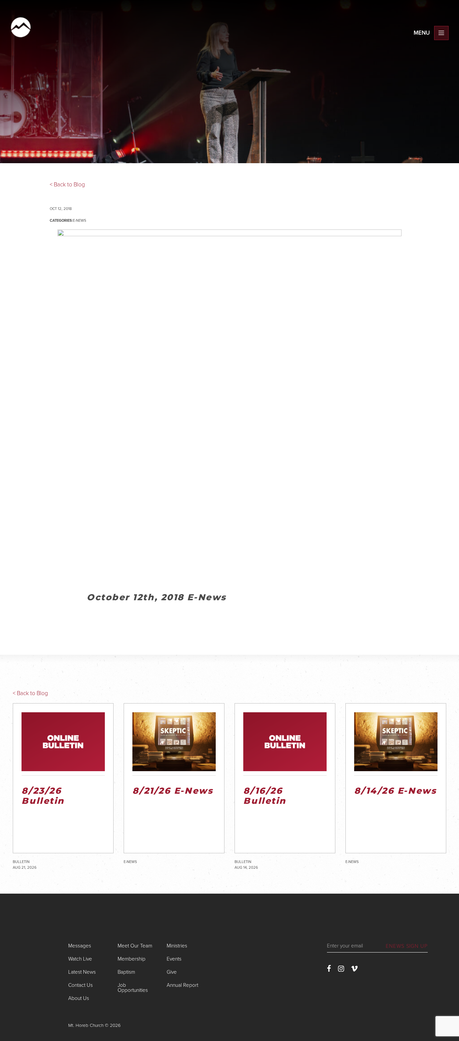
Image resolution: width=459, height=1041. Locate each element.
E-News (79, 220)
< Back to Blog (67, 184)
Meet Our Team (135, 946)
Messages (79, 946)
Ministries (177, 946)
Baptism (126, 972)
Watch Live (80, 959)
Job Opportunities (133, 987)
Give (172, 972)
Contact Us (80, 985)
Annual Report (182, 985)
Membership (131, 959)
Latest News (82, 972)
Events (174, 959)
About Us (78, 998)
